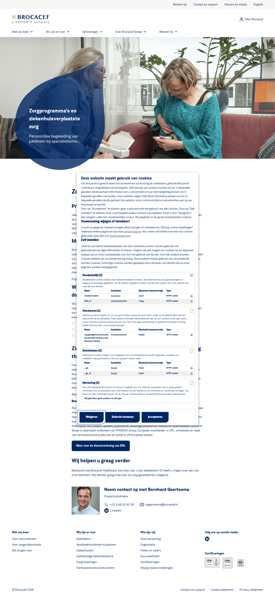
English (258, 4)
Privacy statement (251, 590)
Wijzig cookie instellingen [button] (156, 568)
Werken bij (180, 4)
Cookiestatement (120, 236)
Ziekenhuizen (85, 550)
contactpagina (132, 231)
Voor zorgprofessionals (26, 544)
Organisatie (147, 544)
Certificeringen (150, 562)
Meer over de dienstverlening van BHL (100, 445)
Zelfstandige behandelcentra (94, 556)
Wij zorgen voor (22, 550)
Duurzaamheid (149, 556)
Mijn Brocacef (254, 19)
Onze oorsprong (150, 539)
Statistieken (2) (92, 350)
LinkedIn (115, 510)
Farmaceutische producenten (95, 568)
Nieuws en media (235, 4)
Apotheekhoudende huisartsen (96, 544)
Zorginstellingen (86, 562)
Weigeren (91, 417)
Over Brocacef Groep (128, 32)
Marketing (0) (91, 383)
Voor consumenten (24, 539)
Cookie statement (222, 590)
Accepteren (155, 417)
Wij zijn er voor (55, 32)
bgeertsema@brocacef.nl (162, 504)
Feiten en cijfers (150, 550)
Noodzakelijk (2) (92, 275)
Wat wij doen (20, 32)
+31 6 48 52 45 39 (122, 504)
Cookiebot (115, 296)
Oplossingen (90, 32)
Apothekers (83, 539)
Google (114, 368)
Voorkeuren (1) (91, 311)
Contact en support (205, 4)
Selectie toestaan (123, 417)
